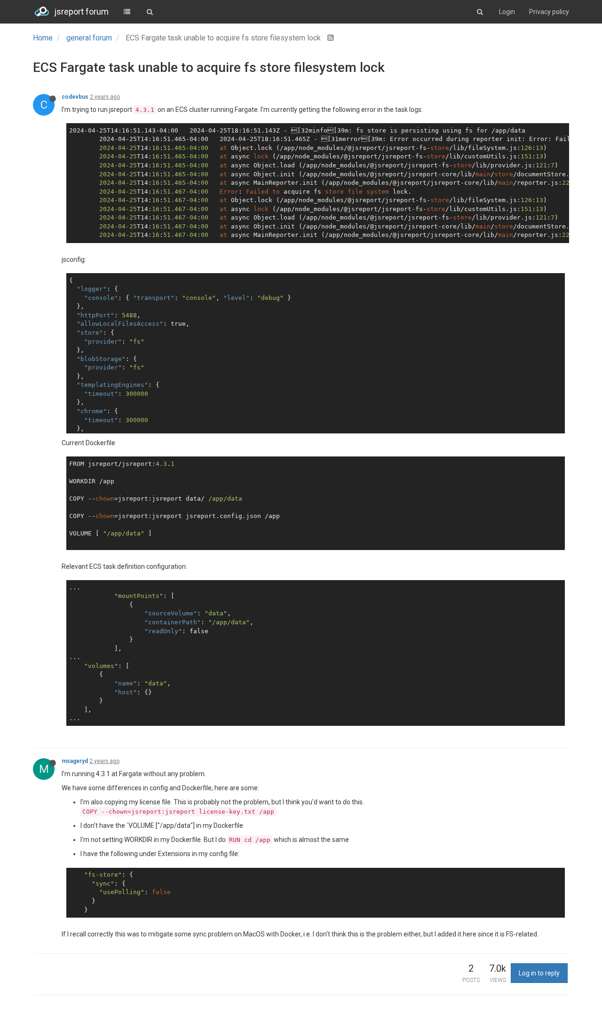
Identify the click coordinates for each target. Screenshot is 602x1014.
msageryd (75, 761)
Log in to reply (539, 973)
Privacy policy (549, 12)
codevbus (75, 97)
